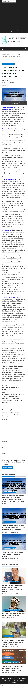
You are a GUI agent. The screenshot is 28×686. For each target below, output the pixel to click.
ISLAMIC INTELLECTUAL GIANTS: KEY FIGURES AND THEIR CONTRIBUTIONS (13, 616)
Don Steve (5, 80)
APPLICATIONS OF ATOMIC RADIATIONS (11, 387)
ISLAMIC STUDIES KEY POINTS (12, 609)
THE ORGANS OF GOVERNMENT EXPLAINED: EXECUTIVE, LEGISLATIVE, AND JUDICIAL (13, 668)
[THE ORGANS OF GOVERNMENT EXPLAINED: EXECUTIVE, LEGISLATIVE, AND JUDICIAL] (14, 656)
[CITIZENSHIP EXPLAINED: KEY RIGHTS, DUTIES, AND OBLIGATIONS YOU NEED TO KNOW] (14, 576)
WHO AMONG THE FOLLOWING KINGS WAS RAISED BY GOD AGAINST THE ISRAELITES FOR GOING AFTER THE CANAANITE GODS (13, 500)
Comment (5, 419)
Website (4, 454)
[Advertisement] (14, 15)
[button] (2, 49)
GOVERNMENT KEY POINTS (11, 581)
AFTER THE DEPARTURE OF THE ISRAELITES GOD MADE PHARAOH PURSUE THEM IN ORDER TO (13, 528)
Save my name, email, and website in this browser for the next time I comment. (14, 462)
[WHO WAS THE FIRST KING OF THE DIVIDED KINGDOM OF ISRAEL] (14, 542)
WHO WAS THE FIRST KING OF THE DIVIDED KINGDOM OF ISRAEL (12, 554)
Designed (17, 680)
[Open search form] (25, 48)
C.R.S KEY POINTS (8, 636)
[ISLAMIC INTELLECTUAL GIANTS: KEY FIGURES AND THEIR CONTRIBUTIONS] (14, 604)
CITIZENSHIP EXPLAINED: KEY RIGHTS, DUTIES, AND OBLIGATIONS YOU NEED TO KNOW (12, 589)
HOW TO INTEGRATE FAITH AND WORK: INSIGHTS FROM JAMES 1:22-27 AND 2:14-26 (13, 642)
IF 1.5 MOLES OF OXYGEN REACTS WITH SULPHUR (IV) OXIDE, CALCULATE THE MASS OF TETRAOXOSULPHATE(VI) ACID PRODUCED (13, 397)
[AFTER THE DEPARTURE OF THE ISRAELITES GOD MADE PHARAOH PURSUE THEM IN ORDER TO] (14, 516)
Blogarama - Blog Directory (8, 685)
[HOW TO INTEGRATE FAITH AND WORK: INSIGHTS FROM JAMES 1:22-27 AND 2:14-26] (14, 630)
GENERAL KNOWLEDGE (8, 64)
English (7, 1)
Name (4, 442)
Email (4, 448)
